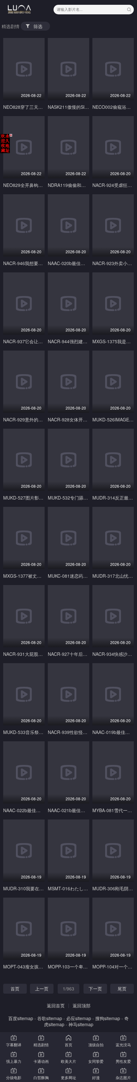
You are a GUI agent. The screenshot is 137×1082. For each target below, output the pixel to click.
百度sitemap (20, 1018)
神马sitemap (80, 1024)
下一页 (95, 988)
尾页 (122, 988)
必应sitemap (78, 1018)
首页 (15, 988)
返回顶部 (81, 1005)
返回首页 (56, 1005)
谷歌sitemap (49, 1018)
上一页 (41, 988)
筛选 (37, 26)
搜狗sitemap (107, 1018)
